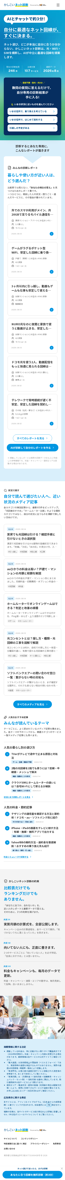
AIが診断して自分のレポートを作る (31, 448)
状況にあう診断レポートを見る (17, 797)
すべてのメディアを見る (30, 704)
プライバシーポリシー (39, 1143)
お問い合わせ (9, 1148)
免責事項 (57, 1143)
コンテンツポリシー (29, 1138)
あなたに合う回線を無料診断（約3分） (32, 1175)
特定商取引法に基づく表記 (15, 1143)
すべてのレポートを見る (30, 438)
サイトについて (10, 1138)
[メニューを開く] (58, 5)
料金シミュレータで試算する (16, 856)
